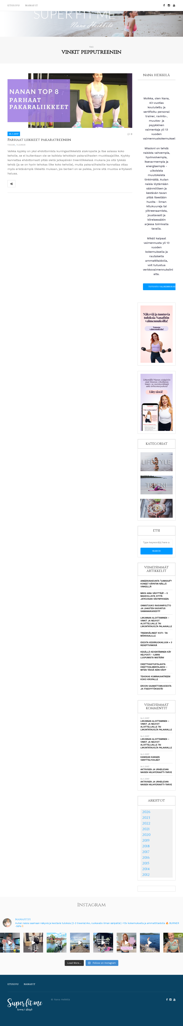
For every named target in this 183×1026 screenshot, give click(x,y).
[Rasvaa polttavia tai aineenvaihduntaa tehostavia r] (10, 943)
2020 (146, 834)
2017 (145, 851)
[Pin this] (43, 183)
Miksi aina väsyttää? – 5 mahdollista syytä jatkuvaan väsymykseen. (154, 596)
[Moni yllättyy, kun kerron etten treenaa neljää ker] (33, 943)
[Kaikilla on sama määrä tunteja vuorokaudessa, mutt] (103, 943)
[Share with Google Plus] (35, 183)
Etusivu (14, 5)
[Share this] (19, 183)
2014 (146, 869)
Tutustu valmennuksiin (163, 287)
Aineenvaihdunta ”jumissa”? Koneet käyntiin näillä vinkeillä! (156, 584)
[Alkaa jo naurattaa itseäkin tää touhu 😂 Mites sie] (80, 943)
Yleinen (21, 145)
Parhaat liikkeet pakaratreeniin (39, 139)
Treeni (11, 145)
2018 (146, 846)
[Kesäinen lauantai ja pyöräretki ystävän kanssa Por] (56, 943)
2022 (146, 823)
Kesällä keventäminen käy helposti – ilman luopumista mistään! (155, 655)
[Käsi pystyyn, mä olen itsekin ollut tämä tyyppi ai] (127, 943)
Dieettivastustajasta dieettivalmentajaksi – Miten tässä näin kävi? (153, 667)
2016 (146, 857)
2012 (146, 874)
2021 (146, 829)
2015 (145, 863)
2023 (146, 817)
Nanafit (31, 5)
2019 (145, 840)
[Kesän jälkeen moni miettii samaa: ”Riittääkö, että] (150, 943)
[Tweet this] (27, 183)
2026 (146, 811)
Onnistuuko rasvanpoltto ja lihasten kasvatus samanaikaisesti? (155, 608)
